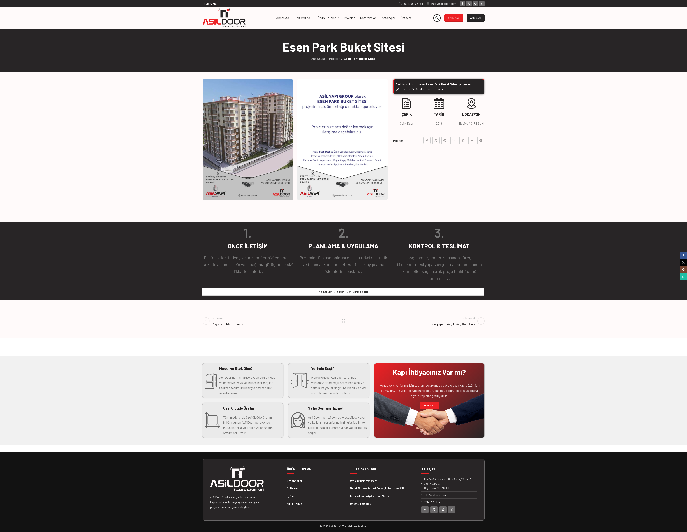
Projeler (334, 59)
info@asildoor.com (435, 495)
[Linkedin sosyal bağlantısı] (453, 140)
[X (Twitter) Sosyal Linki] (469, 3)
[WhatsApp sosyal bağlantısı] (482, 3)
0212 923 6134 (432, 502)
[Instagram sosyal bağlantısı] (475, 3)
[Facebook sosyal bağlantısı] (462, 3)
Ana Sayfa (318, 59)
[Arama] (437, 18)
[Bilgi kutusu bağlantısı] (411, 3)
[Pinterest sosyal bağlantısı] (444, 140)
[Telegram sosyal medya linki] (480, 140)
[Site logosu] (224, 18)
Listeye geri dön (343, 321)
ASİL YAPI (475, 17)
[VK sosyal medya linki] (471, 140)
